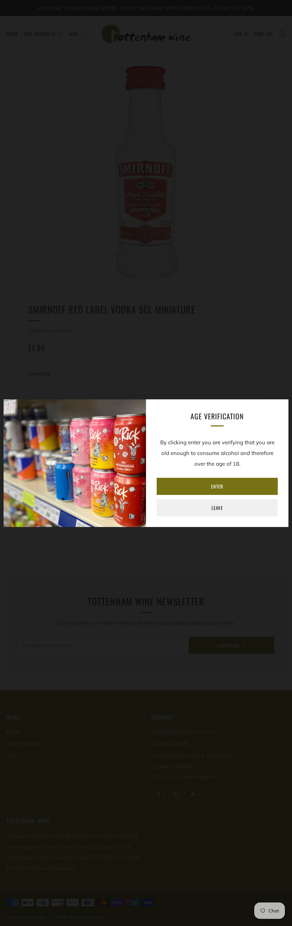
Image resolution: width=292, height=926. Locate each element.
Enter (217, 486)
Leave (217, 507)
